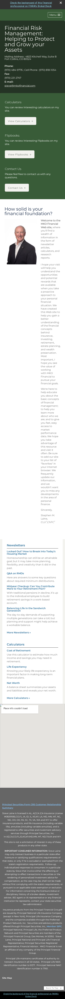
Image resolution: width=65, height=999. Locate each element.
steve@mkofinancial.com (20, 85)
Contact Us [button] (15, 187)
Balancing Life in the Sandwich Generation (26, 609)
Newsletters (16, 545)
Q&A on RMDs (15, 573)
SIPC (59, 926)
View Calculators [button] (19, 121)
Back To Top (52, 988)
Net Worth (13, 683)
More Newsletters (19, 632)
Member (52, 926)
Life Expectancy (17, 666)
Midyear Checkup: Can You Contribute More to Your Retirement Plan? (31, 587)
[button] (55, 15)
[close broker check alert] (61, 3)
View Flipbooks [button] (18, 154)
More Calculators (18, 698)
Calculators (15, 644)
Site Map (7, 978)
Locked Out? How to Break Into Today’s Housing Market (31, 552)
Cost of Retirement (19, 650)
